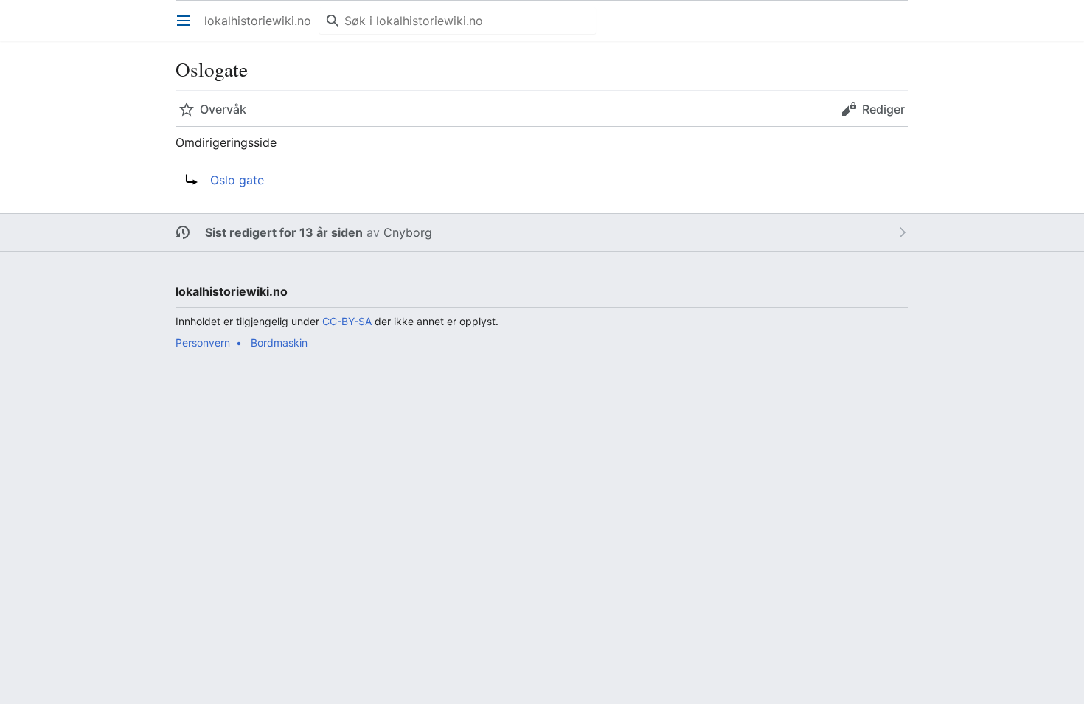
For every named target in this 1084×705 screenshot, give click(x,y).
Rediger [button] (883, 109)
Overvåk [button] (223, 109)
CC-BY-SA (347, 321)
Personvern (203, 342)
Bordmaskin (279, 342)
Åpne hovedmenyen (188, 28)
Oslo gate (237, 180)
